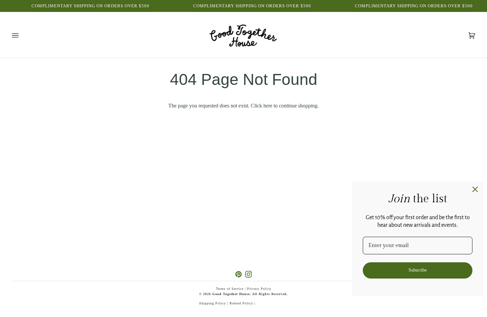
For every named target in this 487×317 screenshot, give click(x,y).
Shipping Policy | (214, 303)
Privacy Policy (259, 288)
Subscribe (417, 270)
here (267, 105)
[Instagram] (248, 274)
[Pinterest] (238, 274)
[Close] (475, 189)
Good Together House (231, 294)
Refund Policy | (242, 303)
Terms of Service (230, 288)
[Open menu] (22, 35)
